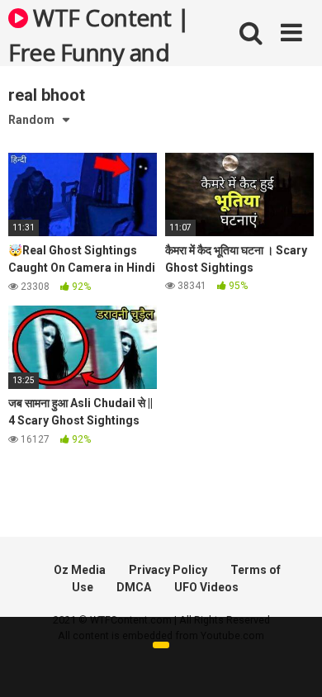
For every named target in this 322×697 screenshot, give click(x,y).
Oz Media (80, 569)
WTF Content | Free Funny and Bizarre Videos (99, 34)
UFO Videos (206, 587)
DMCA (133, 587)
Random (31, 119)
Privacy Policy (168, 569)
